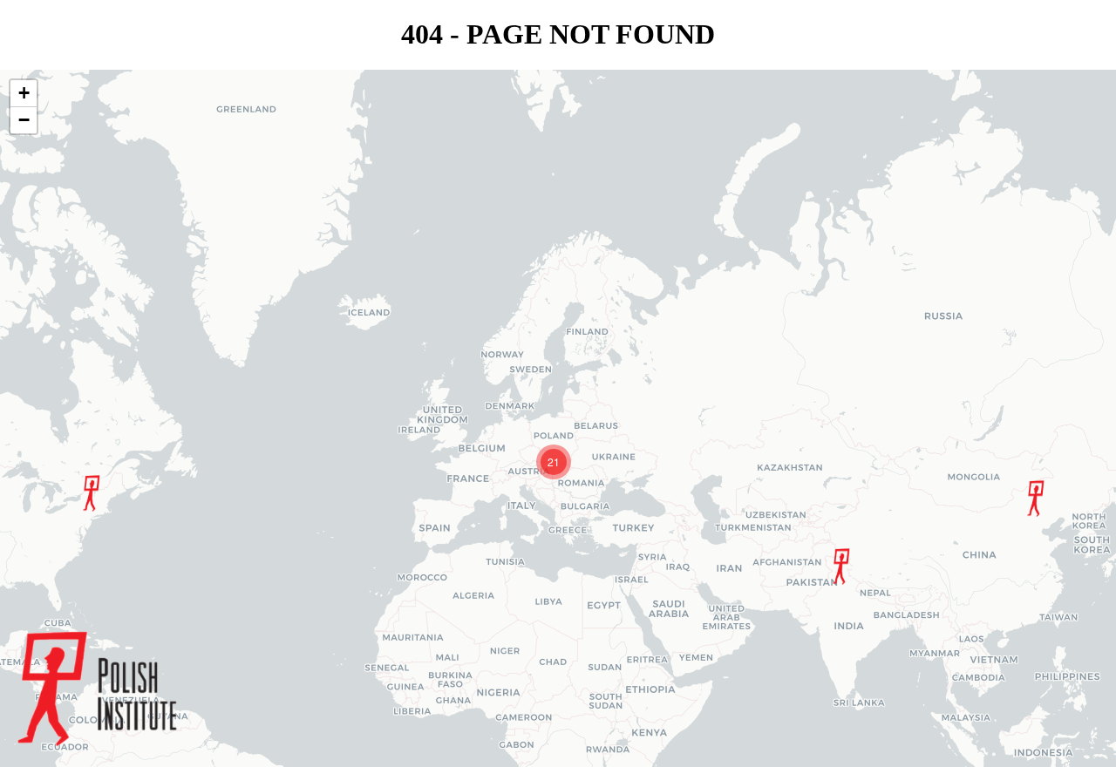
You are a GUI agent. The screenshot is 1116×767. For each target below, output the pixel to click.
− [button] (24, 120)
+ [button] (24, 93)
